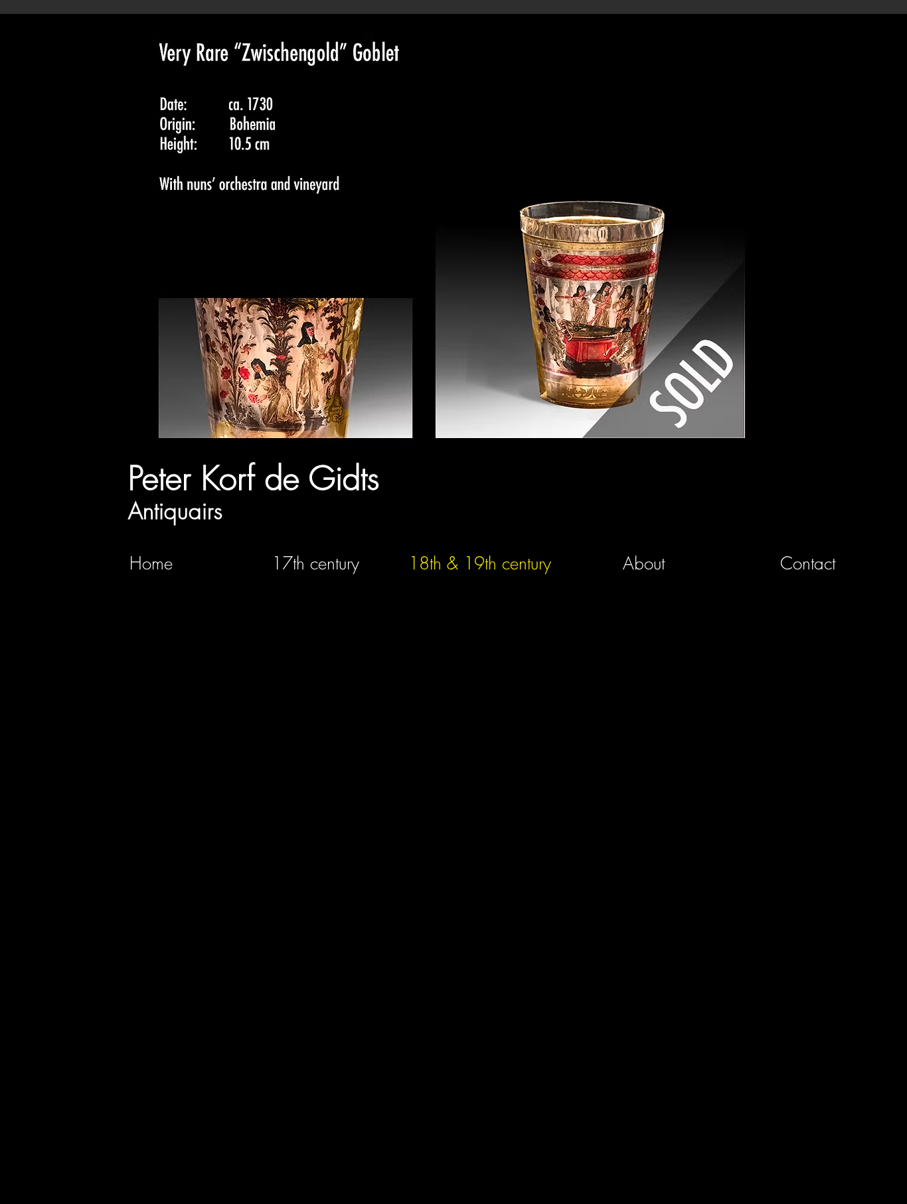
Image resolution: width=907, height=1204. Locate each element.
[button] (451, 237)
